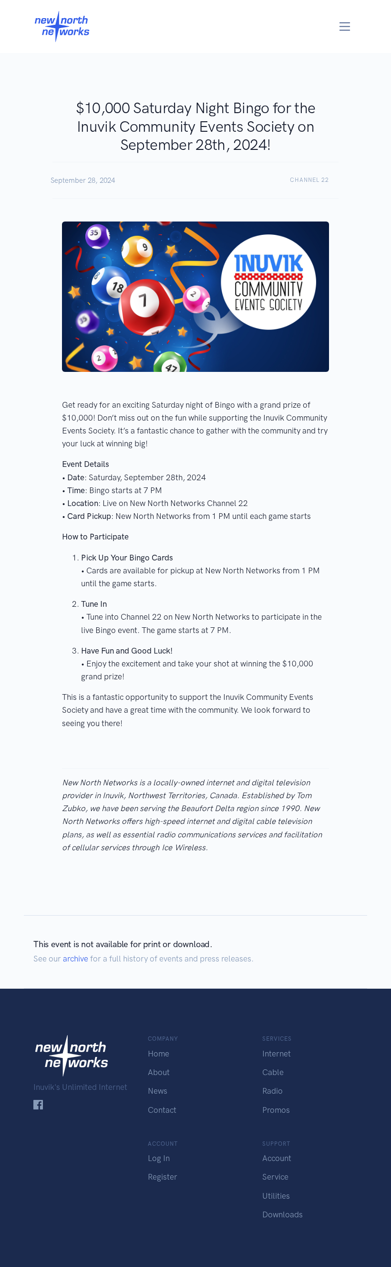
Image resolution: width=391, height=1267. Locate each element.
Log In (159, 1158)
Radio (272, 1091)
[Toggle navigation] (345, 26)
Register (162, 1177)
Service (275, 1177)
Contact (162, 1110)
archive (75, 958)
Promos (276, 1110)
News (157, 1091)
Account (276, 1158)
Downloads (282, 1214)
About (159, 1072)
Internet (276, 1053)
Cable (273, 1072)
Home (158, 1053)
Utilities (276, 1196)
